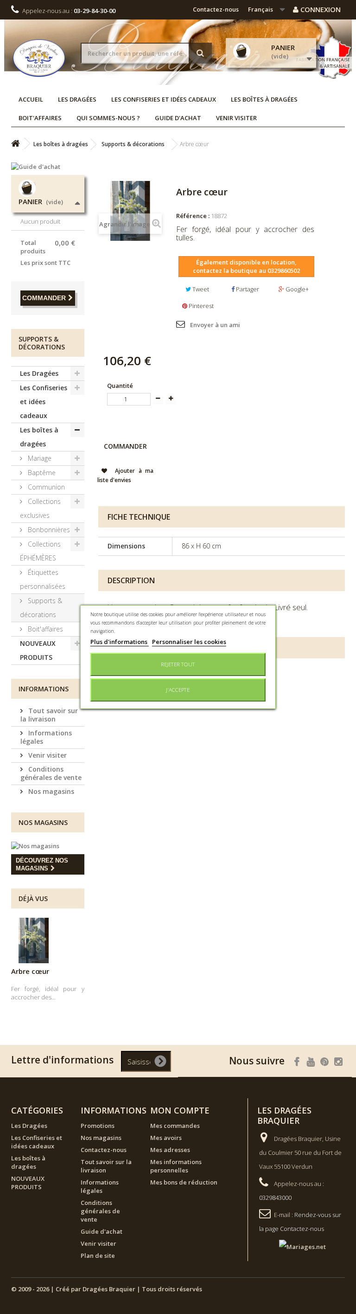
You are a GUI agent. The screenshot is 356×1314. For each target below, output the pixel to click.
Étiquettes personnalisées (42, 579)
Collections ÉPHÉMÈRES (40, 551)
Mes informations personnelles (176, 1166)
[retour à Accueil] (15, 143)
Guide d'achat (178, 118)
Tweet (200, 289)
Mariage (38, 458)
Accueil (31, 99)
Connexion (320, 9)
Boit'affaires (40, 118)
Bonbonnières (48, 529)
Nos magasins (50, 791)
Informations (44, 688)
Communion (45, 487)
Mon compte (180, 1110)
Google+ (296, 289)
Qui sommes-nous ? (108, 118)
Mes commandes (175, 1125)
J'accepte (178, 689)
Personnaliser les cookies (189, 642)
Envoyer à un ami (215, 325)
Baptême (41, 472)
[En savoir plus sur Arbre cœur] (34, 940)
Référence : (193, 216)
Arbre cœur (30, 971)
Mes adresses (170, 1150)
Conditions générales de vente (51, 773)
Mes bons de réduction (183, 1182)
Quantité (120, 385)
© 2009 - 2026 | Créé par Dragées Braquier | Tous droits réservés (106, 1289)
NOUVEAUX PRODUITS (38, 650)
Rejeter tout (178, 664)
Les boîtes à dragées (264, 99)
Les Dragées (77, 99)
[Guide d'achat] (47, 166)
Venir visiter (236, 118)
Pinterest (200, 306)
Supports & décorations (41, 607)
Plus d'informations (119, 642)
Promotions (97, 1125)
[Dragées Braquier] (39, 58)
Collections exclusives (40, 508)
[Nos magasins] (47, 846)
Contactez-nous (216, 9)
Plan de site (98, 1255)
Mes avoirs (166, 1138)
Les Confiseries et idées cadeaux (163, 99)
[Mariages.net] (293, 1246)
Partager (247, 289)
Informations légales (46, 737)
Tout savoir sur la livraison (49, 714)
